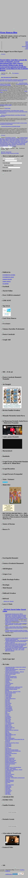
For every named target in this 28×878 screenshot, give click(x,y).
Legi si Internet (8, 724)
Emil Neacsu (7, 704)
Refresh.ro (7, 756)
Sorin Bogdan (8, 773)
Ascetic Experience (9, 683)
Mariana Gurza (8, 728)
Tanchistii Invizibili (9, 776)
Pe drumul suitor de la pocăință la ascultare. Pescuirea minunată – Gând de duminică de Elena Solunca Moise (16, 631)
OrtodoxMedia (8, 746)
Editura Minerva (5, 139)
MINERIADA (8, 735)
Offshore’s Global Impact (15, 142)
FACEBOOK (6, 283)
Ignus (6, 712)
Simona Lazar (8, 771)
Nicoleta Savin (8, 745)
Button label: (5, 167)
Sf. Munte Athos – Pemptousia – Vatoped (13, 769)
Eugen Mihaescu (8, 706)
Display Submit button (8, 165)
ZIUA (26, 42)
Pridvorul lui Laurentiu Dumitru (11, 749)
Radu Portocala (8, 752)
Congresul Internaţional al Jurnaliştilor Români (14, 138)
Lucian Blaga (18, 141)
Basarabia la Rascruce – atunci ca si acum (13, 686)
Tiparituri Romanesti (9, 781)
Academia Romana (24, 137)
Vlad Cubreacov (8, 790)
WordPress (22, 869)
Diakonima (7, 700)
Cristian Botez (8, 697)
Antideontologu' (8, 679)
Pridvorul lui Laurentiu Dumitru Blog (13, 751)
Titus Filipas (7, 782)
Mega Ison (7, 732)
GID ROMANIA (8, 709)
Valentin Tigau (8, 785)
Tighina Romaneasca (9, 780)
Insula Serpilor (8, 717)
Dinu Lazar (7, 702)
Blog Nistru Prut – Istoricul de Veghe (12, 691)
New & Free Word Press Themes (12, 742)
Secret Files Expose (4, 143)
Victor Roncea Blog (8, 32)
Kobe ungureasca (3, 89)
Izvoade (10, 141)
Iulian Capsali (8, 719)
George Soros (23, 139)
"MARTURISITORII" (10, 668)
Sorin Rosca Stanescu (9, 774)
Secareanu (7, 766)
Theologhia (7, 778)
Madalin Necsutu (8, 726)
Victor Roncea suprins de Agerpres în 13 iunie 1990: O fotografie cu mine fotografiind (16, 638)
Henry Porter (8, 711)
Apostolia (7, 681)
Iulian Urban (7, 720)
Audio (26, 45)
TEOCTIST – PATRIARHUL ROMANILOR (14, 777)
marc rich (23, 141)
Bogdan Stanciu (8, 693)
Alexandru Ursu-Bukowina (10, 676)
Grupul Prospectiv (9, 710)
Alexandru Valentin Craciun (11, 677)
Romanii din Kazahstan (10, 763)
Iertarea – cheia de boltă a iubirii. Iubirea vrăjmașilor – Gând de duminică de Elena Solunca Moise (16, 627)
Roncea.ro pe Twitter (14, 153)
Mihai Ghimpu (8, 733)
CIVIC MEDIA (8, 696)
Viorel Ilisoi (7, 788)
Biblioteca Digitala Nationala (11, 689)
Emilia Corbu (8, 705)
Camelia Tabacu (8, 695)
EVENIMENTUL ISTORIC (9, 274)
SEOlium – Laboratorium (10, 768)
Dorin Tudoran (8, 703)
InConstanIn (7, 716)
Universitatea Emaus (9, 784)
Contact (26, 48)
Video (27, 44)
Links (27, 47)
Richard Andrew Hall (9, 759)
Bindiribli (7, 690)
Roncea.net (7, 764)
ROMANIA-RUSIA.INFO (11, 762)
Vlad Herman (8, 791)
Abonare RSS (8, 152)
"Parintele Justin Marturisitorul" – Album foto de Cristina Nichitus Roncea (15, 670)
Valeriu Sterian (8, 787)
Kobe (13, 141)
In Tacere (7, 714)
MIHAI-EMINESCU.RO (10, 734)
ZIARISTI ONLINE (7, 279)
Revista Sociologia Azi (10, 758)
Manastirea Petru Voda (10, 727)
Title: (4, 160)
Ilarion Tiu (7, 713)
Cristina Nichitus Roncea (10, 698)
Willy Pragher (8, 794)
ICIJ (7, 141)
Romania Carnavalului (9, 761)
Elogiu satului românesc (15, 139)
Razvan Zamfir (8, 755)
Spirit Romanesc (8, 775)
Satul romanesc (24, 142)
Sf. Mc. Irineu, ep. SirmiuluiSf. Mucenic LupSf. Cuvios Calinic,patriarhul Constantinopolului (8, 508)
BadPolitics (7, 685)
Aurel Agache (8, 684)
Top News (13, 137)
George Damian (8, 707)
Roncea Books (25, 46)
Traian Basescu (19, 144)
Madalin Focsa (8, 725)
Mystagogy (7, 741)
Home (26, 41)
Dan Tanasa (7, 699)
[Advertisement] (14, 15)
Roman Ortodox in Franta (10, 760)
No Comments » (15, 73)
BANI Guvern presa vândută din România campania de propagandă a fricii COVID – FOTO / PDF (16, 648)
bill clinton (2, 138)
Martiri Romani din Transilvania (11, 730)
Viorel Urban (8, 789)
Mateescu (7, 731)
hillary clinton (3, 141)
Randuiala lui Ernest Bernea (11, 753)
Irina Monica (7, 718)
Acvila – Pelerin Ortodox (10, 674)
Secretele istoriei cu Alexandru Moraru (13, 767)
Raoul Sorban (8, 754)
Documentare (8, 137)
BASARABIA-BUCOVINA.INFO (12, 688)
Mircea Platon (8, 737)
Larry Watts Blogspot (9, 723)
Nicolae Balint (8, 744)
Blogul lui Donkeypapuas (10, 692)
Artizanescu (7, 682)
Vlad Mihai (7, 792)
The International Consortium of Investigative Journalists (12, 144)
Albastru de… (8, 675)
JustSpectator (8, 721)
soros (10, 143)
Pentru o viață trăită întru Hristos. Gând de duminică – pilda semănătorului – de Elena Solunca (16, 624)
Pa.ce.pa (7, 747)
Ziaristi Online (7, 108)
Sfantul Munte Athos (9, 770)
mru (9, 142)
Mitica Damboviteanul (9, 738)
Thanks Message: (6, 163)
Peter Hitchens (8, 748)
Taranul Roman (14, 143)
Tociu (6, 783)
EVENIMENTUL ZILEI (8, 277)
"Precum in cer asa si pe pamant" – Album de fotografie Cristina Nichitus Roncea (14, 672)
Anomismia (7, 678)
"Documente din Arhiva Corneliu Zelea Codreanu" (15, 667)
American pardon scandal (5, 105)
